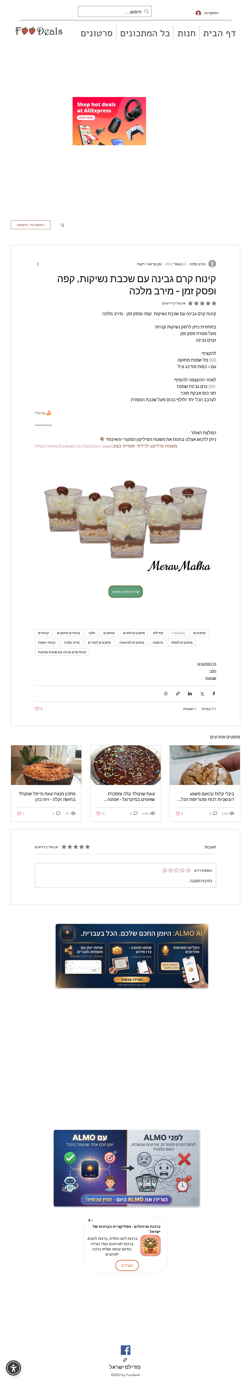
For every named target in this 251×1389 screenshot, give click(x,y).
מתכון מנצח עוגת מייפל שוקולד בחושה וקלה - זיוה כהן (47, 796)
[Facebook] (125, 1350)
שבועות (210, 678)
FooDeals (178, 633)
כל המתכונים (207, 664)
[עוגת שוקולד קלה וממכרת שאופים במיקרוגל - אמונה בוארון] (125, 765)
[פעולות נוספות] (38, 264)
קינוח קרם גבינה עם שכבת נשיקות (62, 652)
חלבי (91, 633)
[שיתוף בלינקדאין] (190, 693)
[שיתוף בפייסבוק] (214, 693)
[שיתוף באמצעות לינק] (178, 693)
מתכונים (199, 633)
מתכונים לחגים (134, 633)
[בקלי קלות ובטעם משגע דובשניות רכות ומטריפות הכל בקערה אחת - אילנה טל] (205, 765)
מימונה (158, 642)
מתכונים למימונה (131, 642)
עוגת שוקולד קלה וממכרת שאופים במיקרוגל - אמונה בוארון (131, 796)
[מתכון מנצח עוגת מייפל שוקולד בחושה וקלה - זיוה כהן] (46, 765)
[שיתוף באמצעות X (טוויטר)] (202, 693)
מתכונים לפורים (99, 642)
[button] (62, 225)
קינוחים (43, 633)
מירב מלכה (72, 642)
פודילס (158, 633)
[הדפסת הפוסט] (165, 693)
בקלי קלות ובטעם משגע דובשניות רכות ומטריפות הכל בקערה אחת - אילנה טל (207, 796)
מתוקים (109, 633)
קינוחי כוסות (46, 642)
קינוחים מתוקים (68, 633)
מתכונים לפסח (182, 642)
